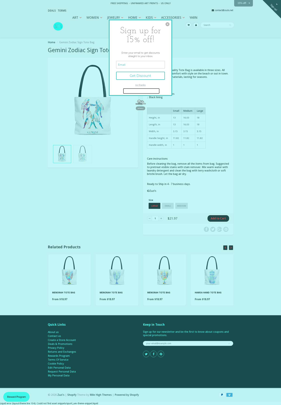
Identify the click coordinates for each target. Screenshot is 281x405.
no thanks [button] (140, 84)
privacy (140, 108)
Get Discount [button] (140, 76)
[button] (167, 24)
